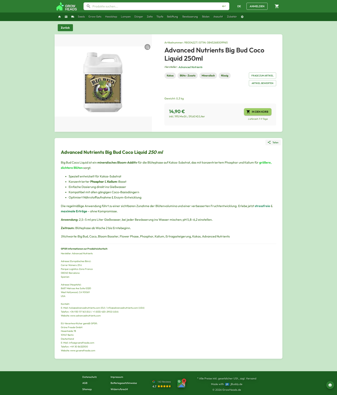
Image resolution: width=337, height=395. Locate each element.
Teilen (275, 142)
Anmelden (257, 6)
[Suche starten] (224, 6)
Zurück (65, 27)
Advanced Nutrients (190, 67)
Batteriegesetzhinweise (124, 382)
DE (239, 6)
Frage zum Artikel (262, 75)
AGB (84, 382)
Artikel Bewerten (262, 83)
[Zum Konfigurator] (242, 16)
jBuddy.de (236, 384)
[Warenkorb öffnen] (277, 6)
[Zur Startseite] (66, 6)
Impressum (117, 376)
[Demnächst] (72, 16)
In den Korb (260, 111)
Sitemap (87, 389)
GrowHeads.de (231, 389)
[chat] (330, 385)
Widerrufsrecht (119, 389)
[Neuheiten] (66, 16)
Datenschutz (89, 376)
